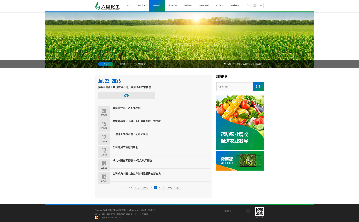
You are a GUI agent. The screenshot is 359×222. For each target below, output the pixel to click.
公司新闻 (106, 64)
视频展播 (142, 64)
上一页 (145, 188)
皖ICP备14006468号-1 (149, 210)
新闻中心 (247, 64)
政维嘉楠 (145, 214)
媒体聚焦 (124, 64)
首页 (239, 64)
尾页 (178, 188)
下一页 (170, 188)
